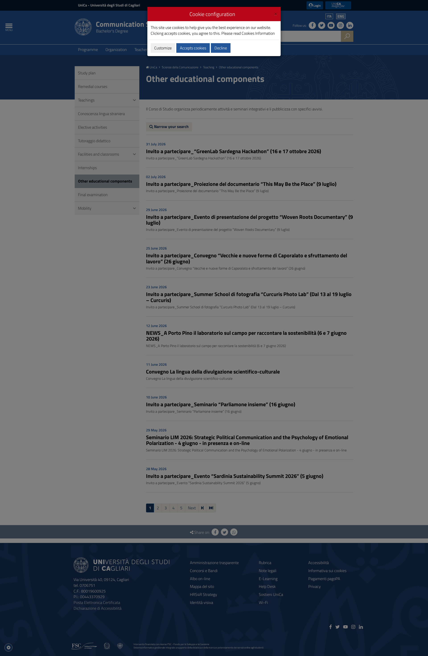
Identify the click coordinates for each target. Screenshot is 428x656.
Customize (163, 48)
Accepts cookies (193, 48)
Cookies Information (258, 33)
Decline (220, 48)
